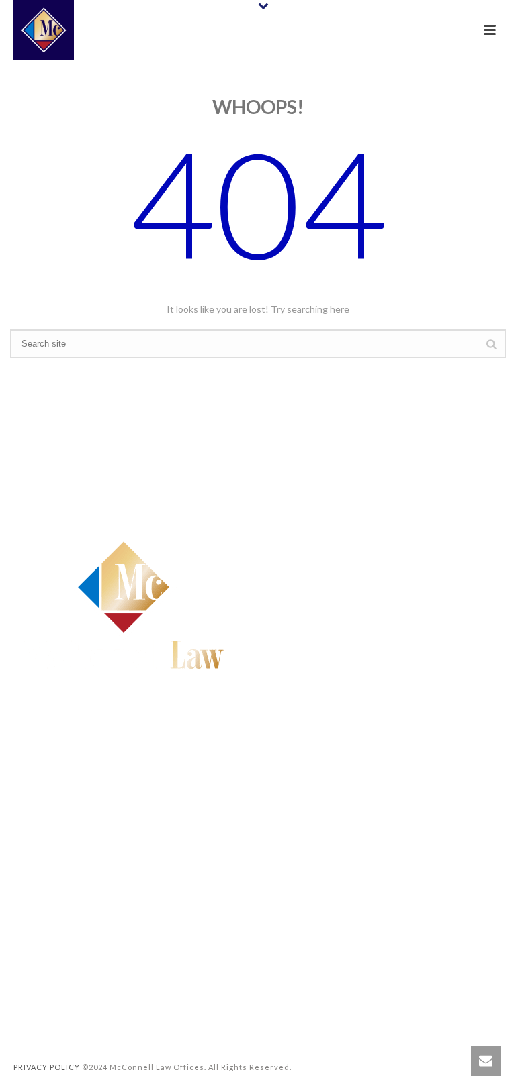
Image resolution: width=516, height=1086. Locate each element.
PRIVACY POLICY (46, 1067)
